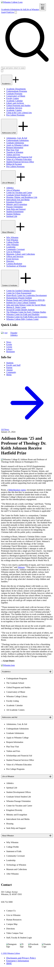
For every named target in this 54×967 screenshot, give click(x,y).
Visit (8, 12)
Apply (3, 12)
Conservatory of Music (15, 96)
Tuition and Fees (13, 154)
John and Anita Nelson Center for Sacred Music (26, 305)
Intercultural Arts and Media (17, 200)
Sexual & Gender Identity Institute (20, 310)
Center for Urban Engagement (18, 293)
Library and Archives (15, 103)
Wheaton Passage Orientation (18, 801)
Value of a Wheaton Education (19, 159)
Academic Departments (16, 89)
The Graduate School (15, 683)
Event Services (12, 259)
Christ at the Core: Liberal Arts (19, 112)
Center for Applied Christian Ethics (20, 291)
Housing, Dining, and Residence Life (21, 197)
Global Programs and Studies (18, 105)
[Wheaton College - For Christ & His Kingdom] (8, 665)
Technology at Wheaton (16, 266)
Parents (9, 367)
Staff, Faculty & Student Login (19, 937)
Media (9, 375)
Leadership (10, 247)
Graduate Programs (14, 93)
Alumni (9, 370)
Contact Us (11, 911)
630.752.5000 (7, 902)
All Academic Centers (15, 710)
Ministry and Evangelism (16, 204)
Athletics (10, 188)
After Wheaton (12, 244)
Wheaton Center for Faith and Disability (22, 314)
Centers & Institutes (10, 285)
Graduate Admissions (15, 143)
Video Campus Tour (14, 933)
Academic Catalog (14, 110)
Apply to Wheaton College (17, 145)
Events (9, 344)
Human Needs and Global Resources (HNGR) (25, 300)
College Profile (12, 242)
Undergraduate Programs (16, 91)
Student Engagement (14, 211)
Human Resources (13, 920)
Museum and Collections (16, 869)
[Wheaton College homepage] (12, 2)
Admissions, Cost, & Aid (16, 138)
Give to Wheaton (13, 252)
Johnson (21, 567)
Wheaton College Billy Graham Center (22, 319)
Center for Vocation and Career (19, 192)
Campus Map (11, 924)
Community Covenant (15, 249)
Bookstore (10, 351)
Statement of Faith (13, 851)
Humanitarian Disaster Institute (19, 298)
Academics (5, 9)
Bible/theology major (17, 490)
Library (9, 349)
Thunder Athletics (14, 334)
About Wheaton (8, 232)
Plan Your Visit (12, 150)
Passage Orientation (14, 207)
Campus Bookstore (14, 263)
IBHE (9, 963)
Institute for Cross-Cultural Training (21, 302)
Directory (10, 261)
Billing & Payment (14, 164)
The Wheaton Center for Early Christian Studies (26, 312)
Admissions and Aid (9, 717)
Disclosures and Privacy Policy (21, 958)
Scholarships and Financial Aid (19, 157)
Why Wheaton (12, 237)
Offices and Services (14, 256)
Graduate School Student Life (18, 195)
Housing (9, 823)
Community (11, 372)
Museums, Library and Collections (20, 254)
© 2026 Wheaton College (10, 953)
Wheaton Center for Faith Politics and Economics (26, 317)
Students (9, 363)
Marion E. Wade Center (16, 307)
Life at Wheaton (32, 9)
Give (12, 12)
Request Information (14, 147)
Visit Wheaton (12, 240)
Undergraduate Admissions (17, 140)
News (8, 342)
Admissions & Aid (18, 9)
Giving (9, 347)
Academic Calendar (14, 101)
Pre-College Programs (15, 115)
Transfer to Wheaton (14, 152)
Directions (10, 929)
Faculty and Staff (13, 365)
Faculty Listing (12, 98)
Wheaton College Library (16, 696)
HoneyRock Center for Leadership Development (26, 295)
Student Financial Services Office (20, 162)
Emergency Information (17, 960)
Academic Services (14, 108)
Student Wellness (13, 214)
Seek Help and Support (16, 209)
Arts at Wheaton (13, 190)
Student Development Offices (18, 792)
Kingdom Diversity (14, 202)
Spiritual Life (11, 216)
